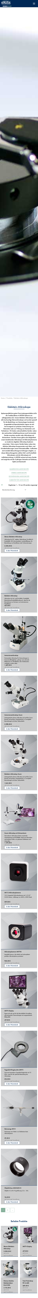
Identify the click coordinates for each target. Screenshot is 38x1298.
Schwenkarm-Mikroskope (19, 476)
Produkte (9, 398)
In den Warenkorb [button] (12, 551)
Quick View (19, 532)
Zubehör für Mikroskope (19, 480)
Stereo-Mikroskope (19, 473)
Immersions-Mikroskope (19, 469)
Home (3, 398)
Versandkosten (16, 548)
